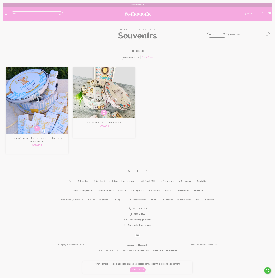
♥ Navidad (198, 190)
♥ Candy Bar (201, 181)
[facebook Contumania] (137, 171)
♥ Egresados (105, 200)
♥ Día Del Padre (184, 200)
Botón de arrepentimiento (165, 250)
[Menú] (7, 14)
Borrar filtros (147, 57)
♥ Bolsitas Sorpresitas (82, 190)
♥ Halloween (183, 190)
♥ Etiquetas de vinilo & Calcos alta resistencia (113, 181)
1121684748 (140, 214)
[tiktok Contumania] (146, 171)
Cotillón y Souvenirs (136, 29)
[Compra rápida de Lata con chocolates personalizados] (104, 112)
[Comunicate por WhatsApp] (267, 270)
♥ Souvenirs (154, 190)
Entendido (137, 270)
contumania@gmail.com (139, 220)
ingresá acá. (144, 250)
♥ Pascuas (168, 200)
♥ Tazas (91, 200)
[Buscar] (60, 14)
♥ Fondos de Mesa (105, 190)
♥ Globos (155, 200)
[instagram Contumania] (129, 171)
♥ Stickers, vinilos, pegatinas (131, 190)
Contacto (209, 200)
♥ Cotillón (169, 190)
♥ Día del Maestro (138, 200)
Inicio (122, 29)
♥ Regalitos (120, 200)
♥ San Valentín (167, 181)
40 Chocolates (129, 57)
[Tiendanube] (137, 246)
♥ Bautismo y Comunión (72, 200)
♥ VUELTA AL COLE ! (147, 181)
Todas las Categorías (78, 181)
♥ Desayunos (185, 181)
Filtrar (211, 34)
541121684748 (140, 208)
